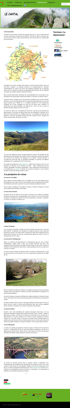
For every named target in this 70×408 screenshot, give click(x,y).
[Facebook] (25, 5)
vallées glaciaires (23, 164)
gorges (17, 169)
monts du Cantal (36, 367)
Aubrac (47, 367)
